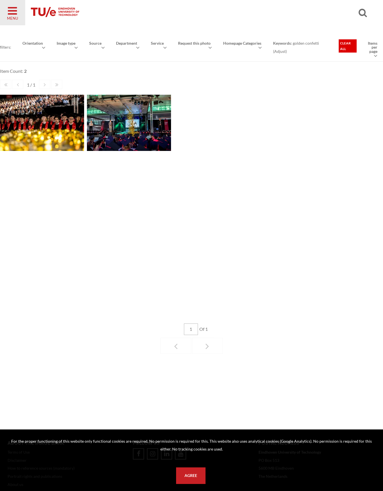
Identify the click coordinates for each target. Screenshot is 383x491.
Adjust (280, 51)
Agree (190, 475)
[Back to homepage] (95, 12)
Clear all (345, 46)
